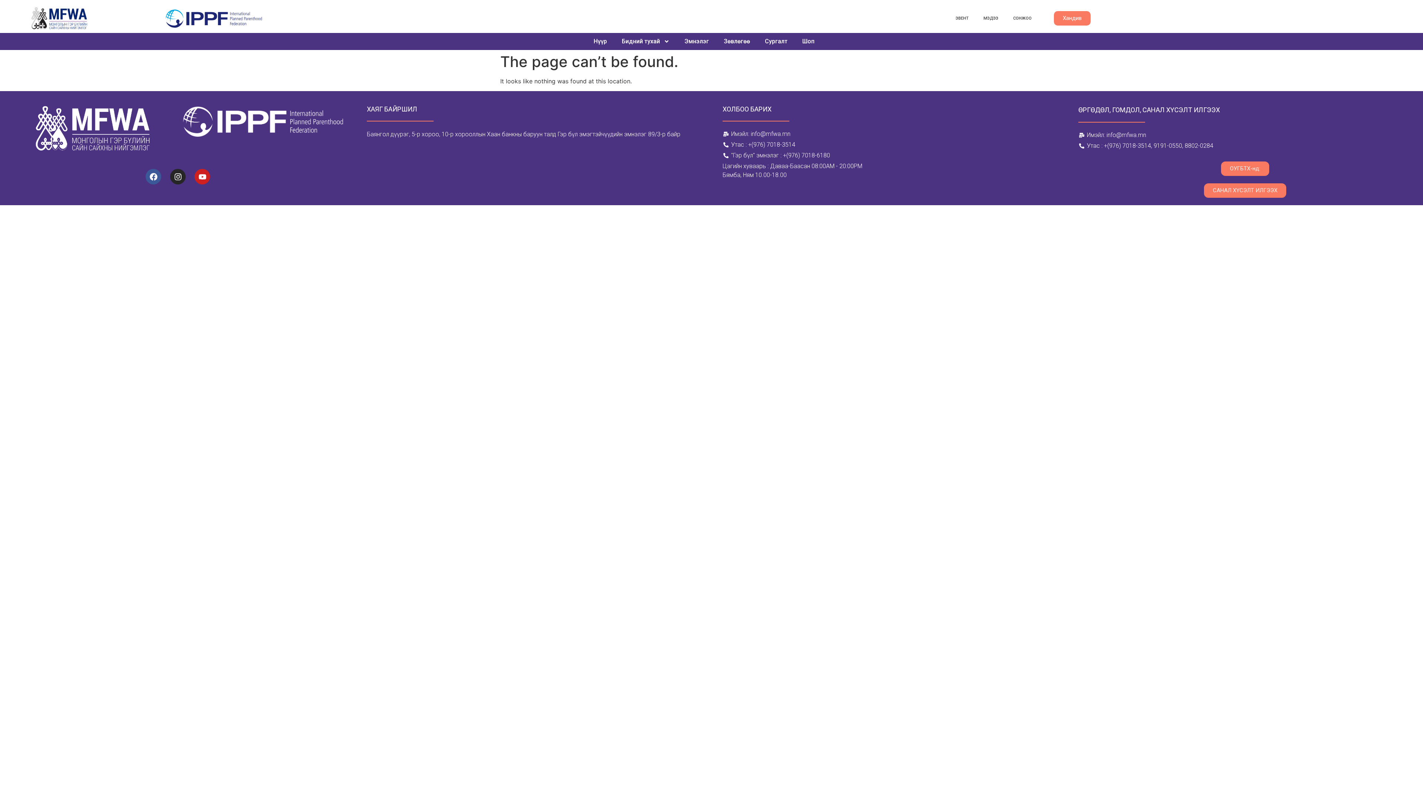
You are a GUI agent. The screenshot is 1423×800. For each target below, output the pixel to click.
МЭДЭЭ (991, 18)
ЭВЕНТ (962, 18)
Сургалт (776, 41)
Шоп (808, 41)
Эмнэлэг (696, 41)
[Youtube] (202, 176)
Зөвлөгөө (737, 41)
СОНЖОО (1022, 18)
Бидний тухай (641, 41)
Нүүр (600, 41)
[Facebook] (153, 176)
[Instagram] (178, 176)
